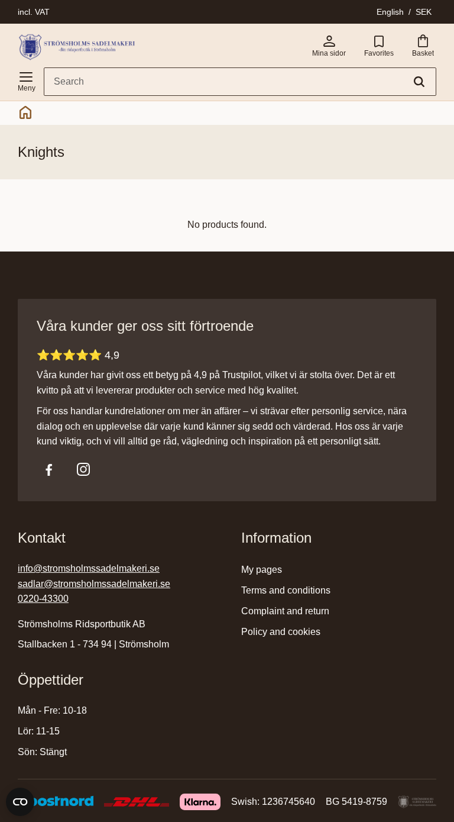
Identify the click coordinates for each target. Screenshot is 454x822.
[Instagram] (83, 469)
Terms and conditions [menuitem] (285, 590)
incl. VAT (34, 12)
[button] (26, 79)
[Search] (419, 81)
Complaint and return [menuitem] (285, 611)
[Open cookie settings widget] (20, 802)
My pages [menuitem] (261, 570)
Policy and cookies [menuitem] (280, 632)
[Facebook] (49, 469)
